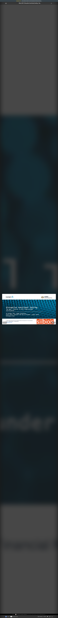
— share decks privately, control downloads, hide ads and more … (29, 0)
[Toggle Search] (51, 3)
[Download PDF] (52, 616)
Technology (41, 616)
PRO (11, 616)
